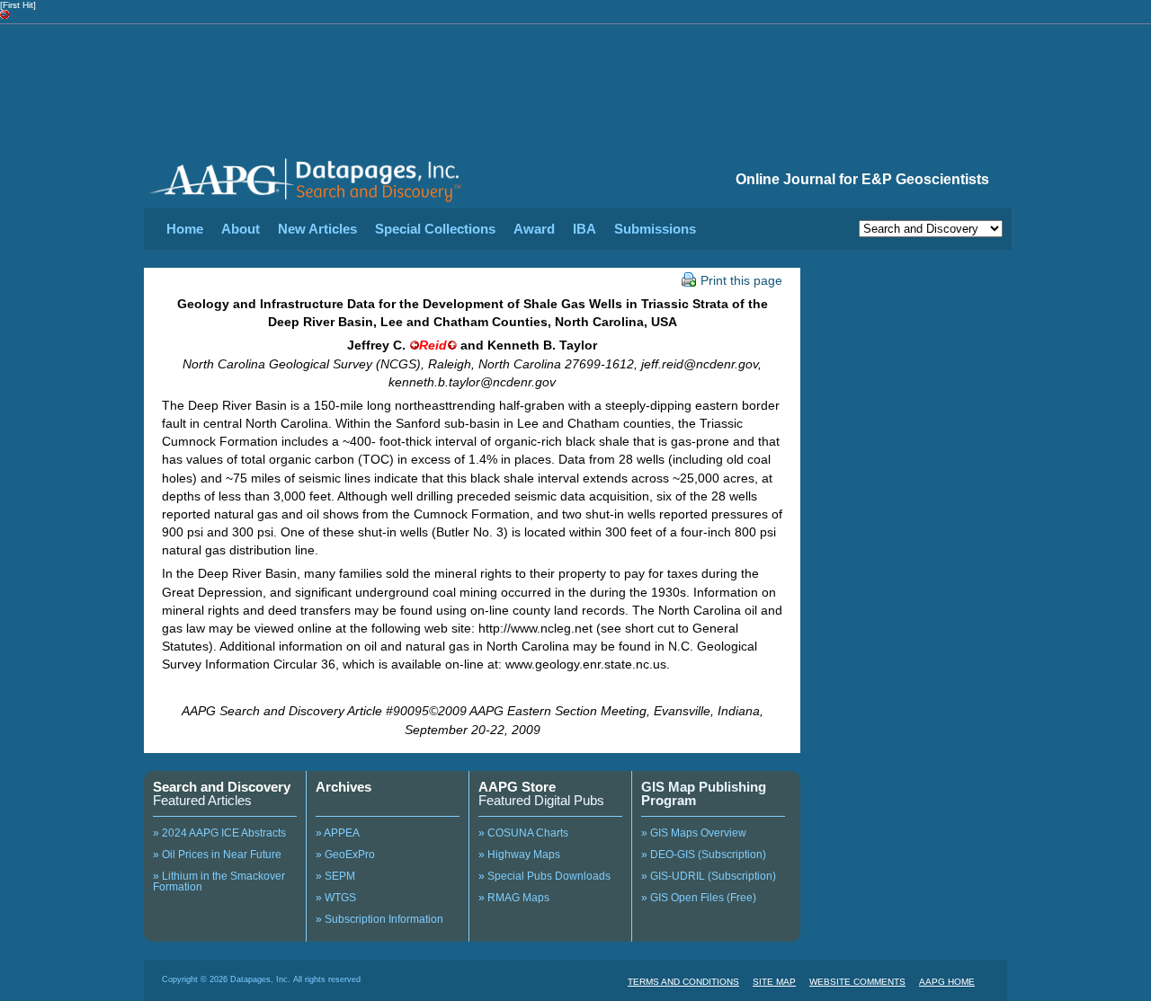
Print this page (741, 280)
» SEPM (335, 876)
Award (534, 228)
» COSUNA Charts (523, 833)
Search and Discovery (221, 786)
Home (184, 228)
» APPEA (338, 833)
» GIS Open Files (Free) (698, 897)
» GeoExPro (345, 854)
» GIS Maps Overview (693, 833)
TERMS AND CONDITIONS (683, 982)
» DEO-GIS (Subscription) (703, 854)
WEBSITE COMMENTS (857, 982)
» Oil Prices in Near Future (217, 854)
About (240, 228)
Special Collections (435, 228)
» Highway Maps (519, 854)
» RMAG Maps (513, 897)
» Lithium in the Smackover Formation (219, 881)
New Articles (317, 228)
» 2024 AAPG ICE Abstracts (219, 833)
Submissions (655, 228)
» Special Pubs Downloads (544, 876)
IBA (584, 228)
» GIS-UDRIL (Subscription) (708, 876)
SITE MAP (774, 982)
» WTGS (336, 897)
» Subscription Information (379, 919)
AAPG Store (517, 786)
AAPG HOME (947, 982)
